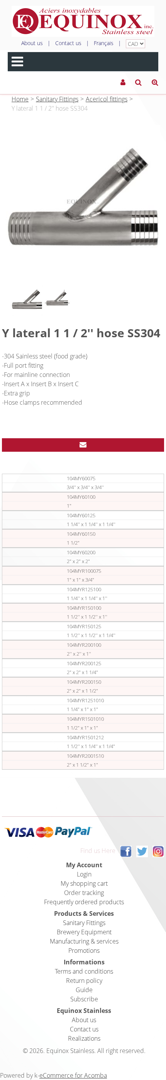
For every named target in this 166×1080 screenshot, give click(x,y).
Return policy (84, 980)
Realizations (84, 1038)
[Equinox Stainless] (83, 21)
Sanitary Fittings (57, 99)
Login (84, 874)
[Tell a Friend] (83, 445)
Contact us (68, 43)
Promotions (84, 950)
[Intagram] (158, 851)
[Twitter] (142, 851)
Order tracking (84, 892)
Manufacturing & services (84, 941)
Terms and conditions (84, 971)
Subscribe (84, 999)
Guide (84, 990)
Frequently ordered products (84, 902)
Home (20, 99)
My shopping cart (84, 883)
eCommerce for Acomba (73, 1075)
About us (32, 43)
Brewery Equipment (84, 932)
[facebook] (126, 851)
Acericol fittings (106, 99)
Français (103, 43)
